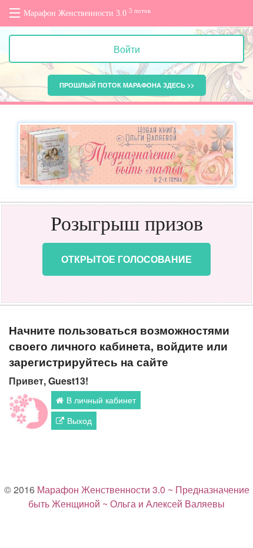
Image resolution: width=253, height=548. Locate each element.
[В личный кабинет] (28, 410)
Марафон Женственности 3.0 (87, 13)
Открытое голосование (126, 259)
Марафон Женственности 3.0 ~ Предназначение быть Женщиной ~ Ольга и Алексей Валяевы (138, 496)
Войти (127, 49)
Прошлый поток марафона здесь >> (126, 85)
